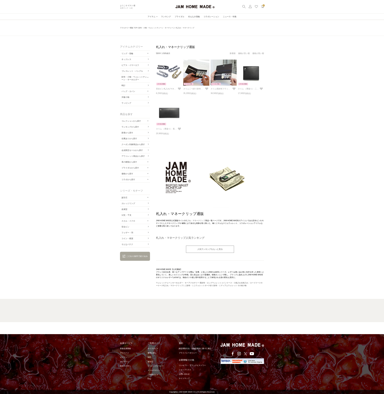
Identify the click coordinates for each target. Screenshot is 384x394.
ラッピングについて (156, 366)
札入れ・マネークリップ (195, 221)
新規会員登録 (125, 348)
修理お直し (152, 353)
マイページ (124, 353)
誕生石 (150, 362)
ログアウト (124, 362)
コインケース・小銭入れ (231, 283)
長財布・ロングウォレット (210, 283)
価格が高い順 (258, 53)
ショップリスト (185, 370)
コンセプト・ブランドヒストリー (192, 365)
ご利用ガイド (153, 375)
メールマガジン (154, 370)
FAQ (149, 379)
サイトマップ (184, 378)
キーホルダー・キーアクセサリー (186, 283)
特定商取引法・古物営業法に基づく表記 (195, 348)
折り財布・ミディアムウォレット (223, 285)
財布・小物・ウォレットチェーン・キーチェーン (156, 28)
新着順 (233, 53)
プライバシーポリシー (188, 353)
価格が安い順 (244, 53)
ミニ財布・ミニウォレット (194, 285)
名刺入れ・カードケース (251, 283)
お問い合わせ (184, 374)
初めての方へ (125, 366)
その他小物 (241, 285)
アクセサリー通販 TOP (128, 28)
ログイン (123, 357)
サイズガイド (153, 348)
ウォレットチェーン (164, 283)
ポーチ (207, 285)
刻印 (149, 357)
